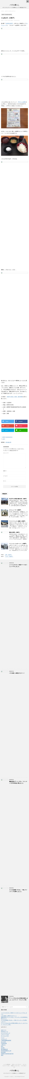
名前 (4, 470)
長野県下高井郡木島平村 (7, 437)
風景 (2, 1055)
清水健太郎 (8, 442)
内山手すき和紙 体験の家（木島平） (18, 498)
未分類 (2, 1047)
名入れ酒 (3, 1042)
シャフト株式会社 (6, 1064)
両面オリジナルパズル (15, 1065)
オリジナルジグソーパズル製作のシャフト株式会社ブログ (14, 1073)
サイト (4, 481)
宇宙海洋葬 (4, 1043)
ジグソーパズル (5, 1034)
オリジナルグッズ (5, 1033)
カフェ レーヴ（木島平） (15, 510)
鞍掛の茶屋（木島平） (14, 532)
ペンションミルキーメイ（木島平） (18, 543)
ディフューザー (5, 1036)
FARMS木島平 (9, 23)
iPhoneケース (4, 1031)
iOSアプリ (3, 1030)
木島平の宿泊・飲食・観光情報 (14, 396)
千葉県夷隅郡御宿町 (6, 1040)
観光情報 (3, 1052)
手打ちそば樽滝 (22, 102)
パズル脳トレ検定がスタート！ (17, 673)
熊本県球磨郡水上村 (6, 1050)
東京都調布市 (4, 1049)
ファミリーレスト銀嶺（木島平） (17, 521)
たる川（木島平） (9, 556)
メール (5, 475)
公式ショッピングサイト (16, 1064)
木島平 (3, 439)
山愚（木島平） (8, 554)
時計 (2, 1046)
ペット (2, 1037)
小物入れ (3, 1044)
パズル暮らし (14, 5)
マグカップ (4, 1039)
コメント (5, 452)
